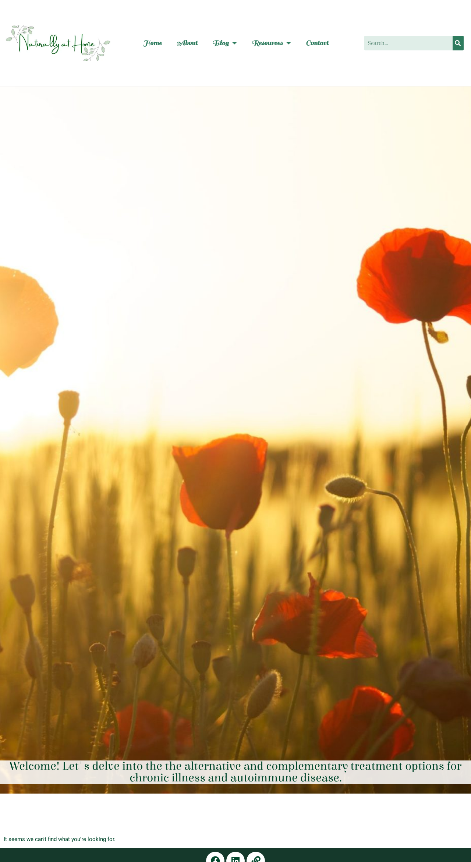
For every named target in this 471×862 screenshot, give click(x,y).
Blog (220, 43)
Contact (317, 43)
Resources (267, 43)
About (187, 43)
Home (152, 43)
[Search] (458, 43)
